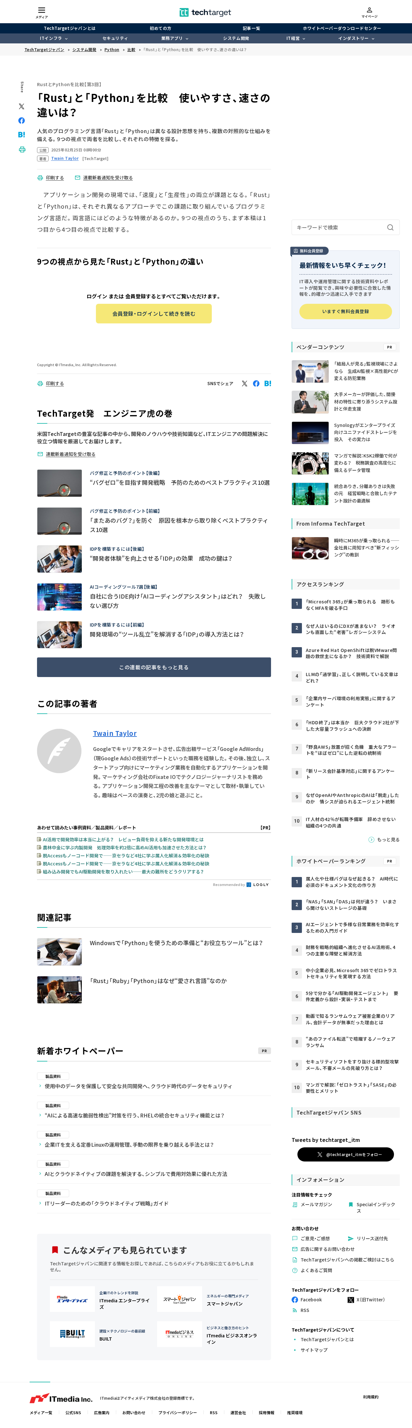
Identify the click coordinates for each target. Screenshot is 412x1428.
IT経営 (293, 38)
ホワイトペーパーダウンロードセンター (342, 28)
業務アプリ (172, 38)
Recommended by (229, 884)
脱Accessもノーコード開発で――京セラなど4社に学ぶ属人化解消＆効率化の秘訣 (126, 855)
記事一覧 (251, 28)
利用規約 (371, 1396)
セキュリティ (115, 38)
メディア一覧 (41, 1412)
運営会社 (238, 1412)
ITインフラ (51, 38)
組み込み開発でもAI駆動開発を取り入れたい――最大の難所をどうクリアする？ (123, 871)
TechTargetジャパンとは (70, 28)
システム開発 (236, 38)
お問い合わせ (133, 1412)
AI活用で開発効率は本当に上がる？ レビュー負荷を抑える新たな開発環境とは (123, 839)
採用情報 (266, 1412)
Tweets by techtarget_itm (326, 1139)
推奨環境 (295, 1412)
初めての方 (161, 28)
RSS (214, 1412)
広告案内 (101, 1412)
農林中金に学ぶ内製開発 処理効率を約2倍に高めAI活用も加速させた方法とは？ (124, 847)
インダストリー (353, 38)
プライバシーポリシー (177, 1412)
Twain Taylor (115, 733)
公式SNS (73, 1412)
